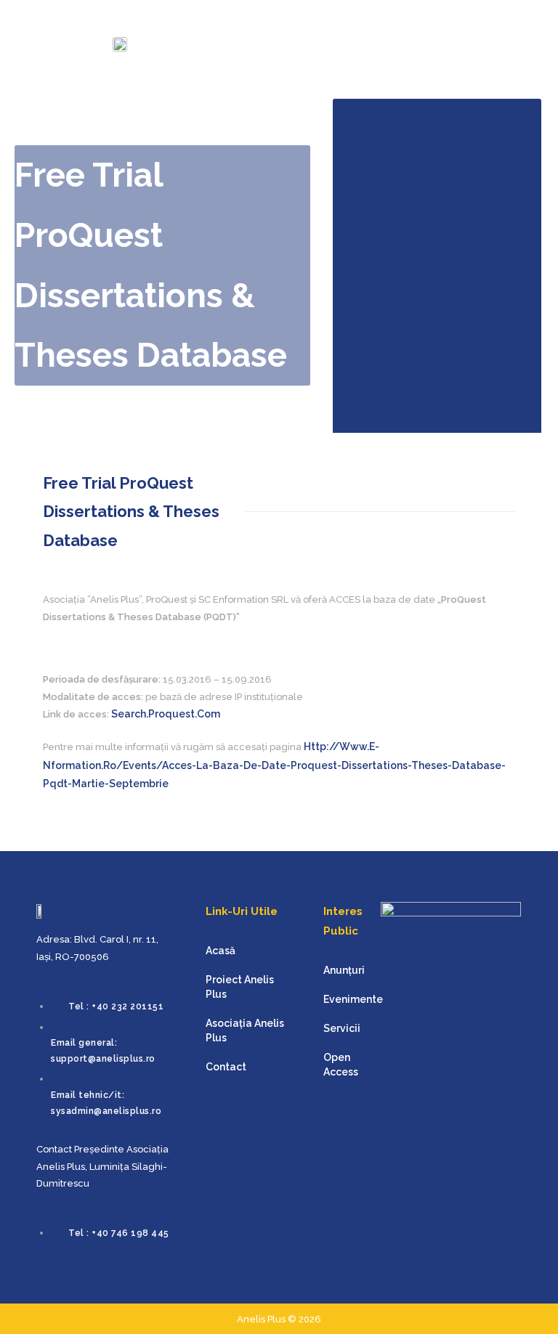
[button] (517, 38)
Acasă (220, 950)
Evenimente (353, 999)
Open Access (340, 1065)
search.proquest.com (165, 714)
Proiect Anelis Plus (240, 987)
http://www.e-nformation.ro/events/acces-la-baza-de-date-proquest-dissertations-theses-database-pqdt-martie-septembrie (274, 765)
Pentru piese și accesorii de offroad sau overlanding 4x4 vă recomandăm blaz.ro (34, 1309)
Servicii (341, 1028)
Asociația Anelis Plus (245, 1030)
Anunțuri (344, 970)
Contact (226, 1067)
